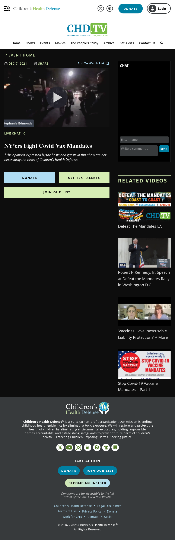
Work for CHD (72, 517)
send (164, 149)
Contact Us (147, 43)
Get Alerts (127, 43)
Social (108, 517)
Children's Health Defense (73, 506)
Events (45, 43)
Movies (60, 43)
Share (43, 63)
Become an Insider (88, 483)
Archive (109, 43)
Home (16, 43)
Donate (29, 178)
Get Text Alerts (84, 178)
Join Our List (56, 192)
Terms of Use (67, 511)
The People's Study (84, 43)
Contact (93, 517)
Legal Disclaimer (109, 506)
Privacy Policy (91, 511)
